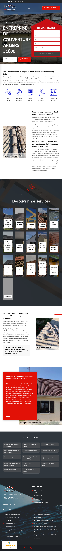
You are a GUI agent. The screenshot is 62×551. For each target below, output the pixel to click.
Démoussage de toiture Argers (29, 464)
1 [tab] (8, 416)
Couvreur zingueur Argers (30, 450)
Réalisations (8, 296)
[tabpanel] (19, 390)
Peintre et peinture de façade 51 (42, 514)
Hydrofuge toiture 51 (39, 517)
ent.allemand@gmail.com (41, 502)
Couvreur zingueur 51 (54, 224)
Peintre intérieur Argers (48, 444)
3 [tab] (13, 416)
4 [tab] (15, 416)
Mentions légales (29, 548)
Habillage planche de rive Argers (29, 470)
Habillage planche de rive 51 (31, 247)
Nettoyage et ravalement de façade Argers (11, 451)
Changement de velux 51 (11, 523)
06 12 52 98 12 (19, 1)
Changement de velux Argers (49, 450)
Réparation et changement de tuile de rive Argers (12, 464)
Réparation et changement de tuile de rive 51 (31, 269)
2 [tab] (11, 416)
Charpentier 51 (9, 520)
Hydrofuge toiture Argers (10, 469)
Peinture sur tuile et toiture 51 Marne (43, 520)
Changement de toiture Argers (48, 464)
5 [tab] (17, 416)
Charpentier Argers (9, 457)
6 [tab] (19, 416)
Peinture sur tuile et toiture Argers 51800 (11, 445)
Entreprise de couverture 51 (12, 514)
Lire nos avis (9, 547)
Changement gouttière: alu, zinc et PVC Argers (30, 458)
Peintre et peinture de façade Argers (31, 445)
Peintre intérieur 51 (19, 247)
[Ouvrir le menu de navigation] (29, 8)
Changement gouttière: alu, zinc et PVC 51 (45, 535)
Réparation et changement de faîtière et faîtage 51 (46, 531)
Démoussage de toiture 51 (20, 224)
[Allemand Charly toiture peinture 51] (9, 11)
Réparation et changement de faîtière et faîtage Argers (50, 458)
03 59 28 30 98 (8, 1)
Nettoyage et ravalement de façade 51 (8, 245)
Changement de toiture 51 (20, 271)
